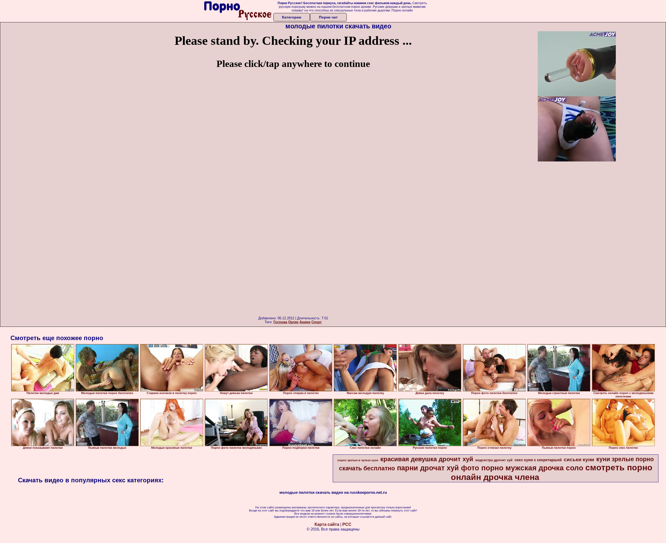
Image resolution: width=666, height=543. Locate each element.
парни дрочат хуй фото (438, 468)
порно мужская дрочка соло (532, 468)
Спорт (316, 322)
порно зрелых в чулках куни (357, 460)
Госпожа (280, 322)
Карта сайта (327, 524)
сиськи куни (579, 459)
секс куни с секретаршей (538, 460)
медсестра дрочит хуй (494, 460)
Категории (291, 17)
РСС (346, 524)
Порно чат (328, 17)
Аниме (304, 322)
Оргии (293, 322)
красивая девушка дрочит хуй (426, 459)
